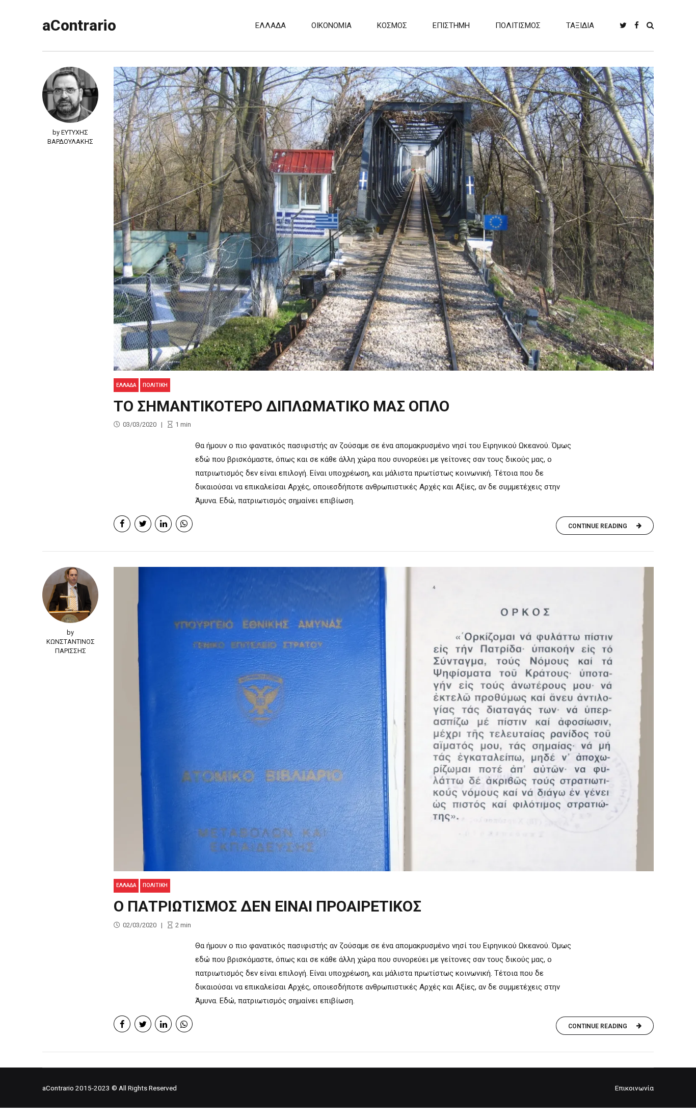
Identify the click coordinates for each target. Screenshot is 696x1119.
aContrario (79, 25)
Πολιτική (155, 385)
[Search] (650, 25)
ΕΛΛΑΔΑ (270, 25)
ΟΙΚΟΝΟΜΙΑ (331, 25)
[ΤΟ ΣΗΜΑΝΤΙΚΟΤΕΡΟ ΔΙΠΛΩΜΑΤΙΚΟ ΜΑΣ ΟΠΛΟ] (384, 219)
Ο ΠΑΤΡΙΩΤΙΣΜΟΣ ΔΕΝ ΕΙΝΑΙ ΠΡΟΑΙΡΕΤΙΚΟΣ (267, 906)
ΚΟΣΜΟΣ (392, 25)
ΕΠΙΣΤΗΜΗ (451, 25)
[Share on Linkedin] (163, 523)
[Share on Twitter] (143, 523)
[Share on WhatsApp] (184, 523)
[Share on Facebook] (122, 523)
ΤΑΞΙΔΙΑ (580, 25)
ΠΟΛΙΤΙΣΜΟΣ (518, 25)
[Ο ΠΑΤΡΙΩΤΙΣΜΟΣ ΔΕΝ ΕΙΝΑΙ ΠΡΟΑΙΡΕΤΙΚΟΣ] (384, 719)
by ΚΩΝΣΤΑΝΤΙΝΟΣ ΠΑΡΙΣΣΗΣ (70, 642)
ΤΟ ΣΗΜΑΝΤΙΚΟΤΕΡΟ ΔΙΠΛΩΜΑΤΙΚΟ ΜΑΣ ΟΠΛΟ (281, 406)
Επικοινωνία (634, 1088)
